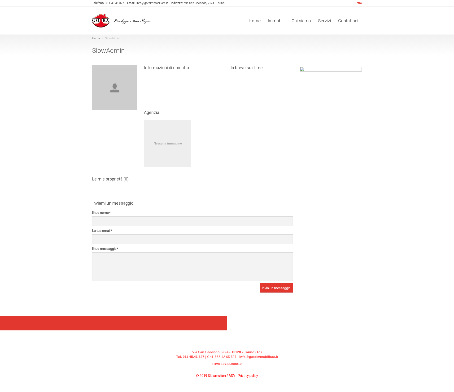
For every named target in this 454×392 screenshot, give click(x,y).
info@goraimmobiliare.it (258, 357)
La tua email (102, 231)
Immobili (276, 20)
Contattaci (348, 20)
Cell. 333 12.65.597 (221, 357)
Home (255, 20)
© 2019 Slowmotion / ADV (216, 376)
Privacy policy (248, 376)
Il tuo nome (101, 213)
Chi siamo (301, 20)
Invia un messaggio (276, 288)
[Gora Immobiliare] (183, 143)
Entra (358, 3)
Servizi (324, 20)
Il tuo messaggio (105, 249)
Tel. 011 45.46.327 (190, 357)
